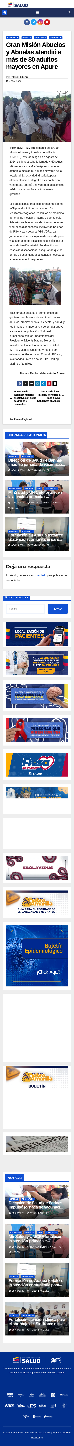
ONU (39, 489)
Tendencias (51, 489)
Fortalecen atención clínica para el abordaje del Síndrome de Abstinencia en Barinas (37, 1323)
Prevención (28, 1316)
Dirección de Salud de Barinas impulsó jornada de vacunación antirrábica (36, 464)
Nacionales (12, 38)
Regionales (55, 38)
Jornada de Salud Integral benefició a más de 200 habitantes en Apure (48, 396)
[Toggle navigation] (37, 12)
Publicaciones (16, 597)
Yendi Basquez (39, 470)
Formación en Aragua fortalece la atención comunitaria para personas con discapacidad (35, 539)
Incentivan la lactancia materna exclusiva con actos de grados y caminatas (25, 398)
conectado (40, 575)
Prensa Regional (19, 76)
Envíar (58, 608)
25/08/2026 (18, 1213)
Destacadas (15, 489)
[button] (69, 12)
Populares (40, 38)
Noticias (27, 38)
